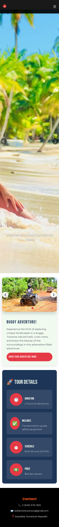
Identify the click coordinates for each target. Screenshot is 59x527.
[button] (55, 141)
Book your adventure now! (22, 356)
